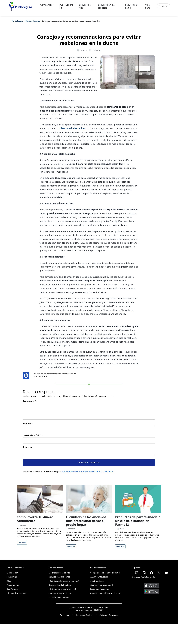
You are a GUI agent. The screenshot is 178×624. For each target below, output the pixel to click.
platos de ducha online (72, 128)
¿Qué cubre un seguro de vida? (62, 589)
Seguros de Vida (85, 6)
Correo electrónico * (33, 435)
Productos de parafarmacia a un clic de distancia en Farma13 (137, 521)
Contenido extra (32, 21)
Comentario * (29, 401)
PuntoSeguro (17, 21)
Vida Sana (148, 6)
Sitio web (27, 447)
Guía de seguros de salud (101, 585)
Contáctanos (12, 589)
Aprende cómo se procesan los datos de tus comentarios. (88, 471)
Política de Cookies (84, 615)
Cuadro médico (97, 581)
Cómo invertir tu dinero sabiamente (35, 519)
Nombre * (27, 423)
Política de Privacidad (109, 615)
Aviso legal (64, 615)
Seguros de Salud (131, 6)
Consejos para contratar (59, 597)
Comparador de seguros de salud (105, 573)
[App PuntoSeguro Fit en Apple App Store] (151, 584)
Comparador (46, 4)
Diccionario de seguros (17, 593)
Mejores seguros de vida (59, 573)
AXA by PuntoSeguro (99, 577)
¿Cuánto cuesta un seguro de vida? (64, 581)
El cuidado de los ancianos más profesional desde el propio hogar (86, 521)
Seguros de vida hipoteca (60, 585)
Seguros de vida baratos (59, 577)
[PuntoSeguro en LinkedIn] (144, 572)
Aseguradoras (13, 585)
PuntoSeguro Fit (66, 6)
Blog (9, 581)
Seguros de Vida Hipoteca (106, 6)
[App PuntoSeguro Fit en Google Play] (151, 590)
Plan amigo (12, 577)
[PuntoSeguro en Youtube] (166, 572)
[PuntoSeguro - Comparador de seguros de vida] (20, 6)
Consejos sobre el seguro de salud (105, 593)
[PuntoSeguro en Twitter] (158, 572)
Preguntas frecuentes (99, 589)
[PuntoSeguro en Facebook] (151, 572)
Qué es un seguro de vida (60, 593)
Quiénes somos (13, 573)
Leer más (22, 542)
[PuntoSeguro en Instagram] (136, 572)
